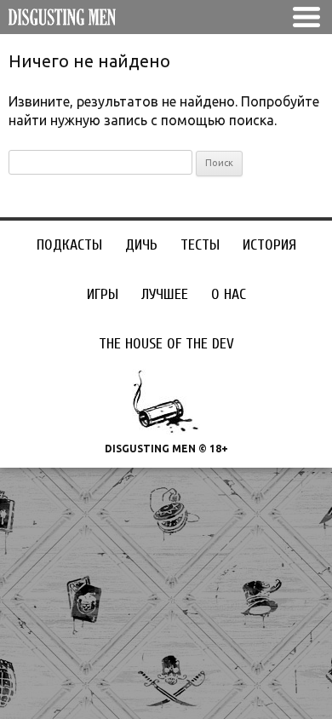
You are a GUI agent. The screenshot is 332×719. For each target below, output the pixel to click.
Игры (102, 294)
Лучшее (164, 294)
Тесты (200, 245)
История (269, 245)
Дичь (141, 245)
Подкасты (69, 245)
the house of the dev (166, 344)
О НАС (228, 294)
